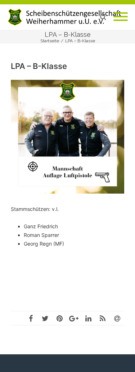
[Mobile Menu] (120, 17)
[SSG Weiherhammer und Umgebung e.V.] (67, 17)
